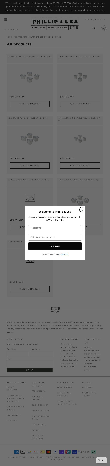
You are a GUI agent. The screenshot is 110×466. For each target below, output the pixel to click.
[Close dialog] (81, 209)
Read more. (64, 254)
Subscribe (55, 246)
